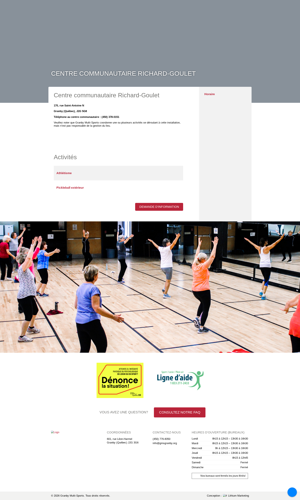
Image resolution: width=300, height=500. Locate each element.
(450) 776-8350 (161, 438)
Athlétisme (64, 173)
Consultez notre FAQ (179, 412)
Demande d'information (159, 206)
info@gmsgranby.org (165, 443)
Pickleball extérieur (70, 187)
